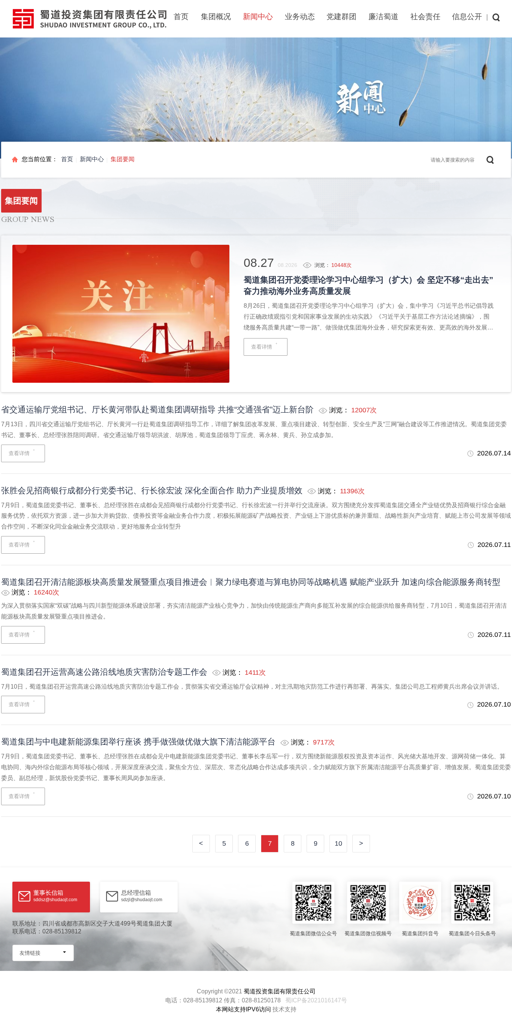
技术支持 (284, 1009)
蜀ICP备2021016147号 (316, 1000)
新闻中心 (92, 159)
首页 (181, 16)
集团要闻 (123, 159)
